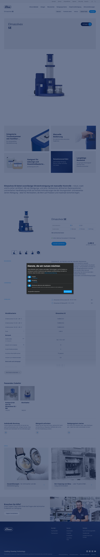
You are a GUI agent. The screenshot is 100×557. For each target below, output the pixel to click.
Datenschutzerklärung (51, 273)
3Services (34, 278)
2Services (34, 282)
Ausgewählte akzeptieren (34, 291)
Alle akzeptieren (67, 291)
